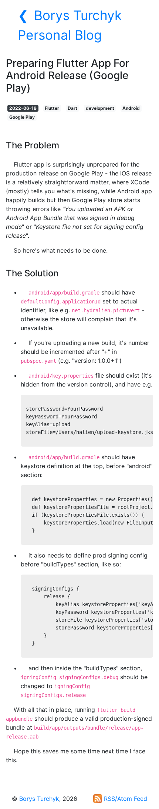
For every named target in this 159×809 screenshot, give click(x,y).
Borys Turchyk (39, 798)
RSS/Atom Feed (124, 798)
